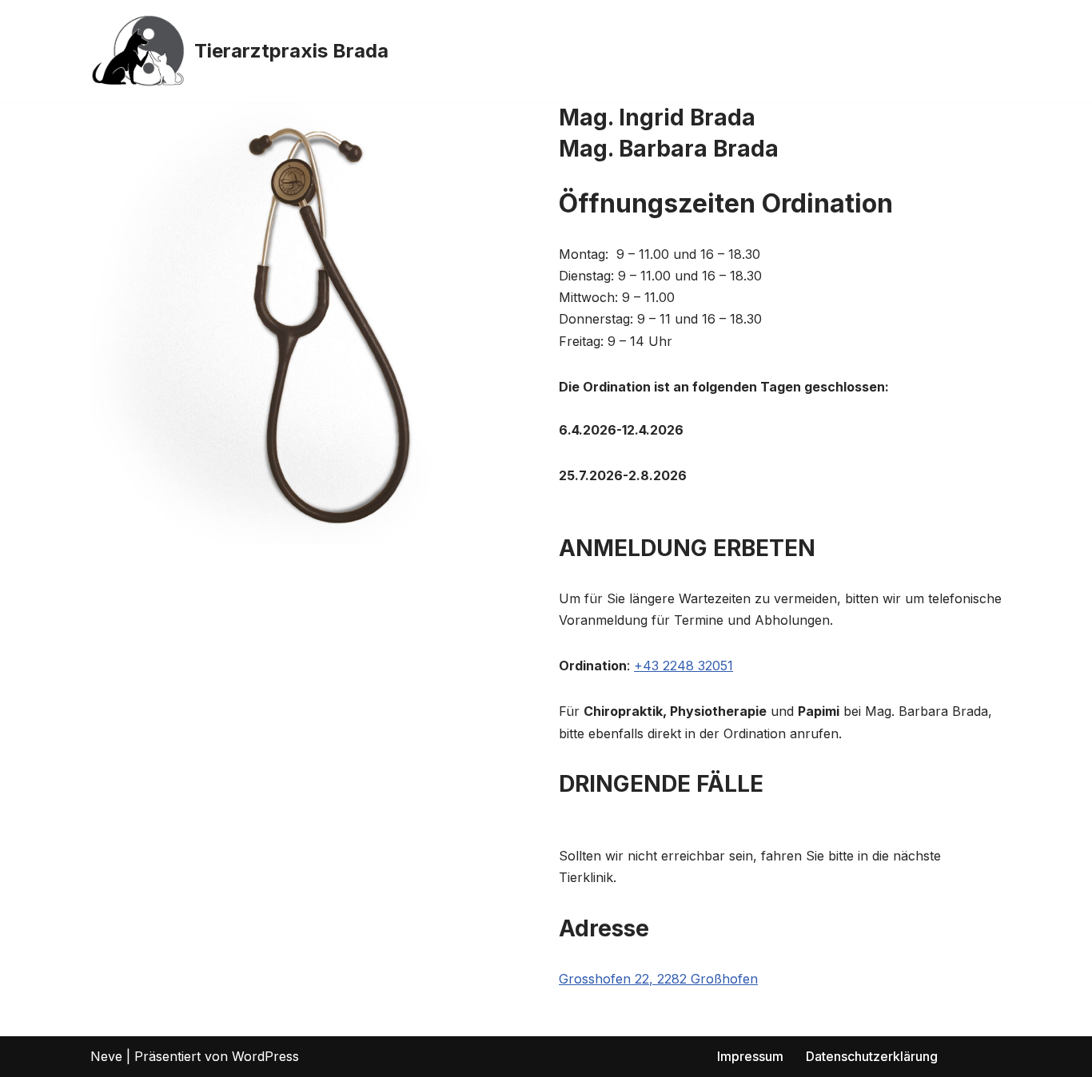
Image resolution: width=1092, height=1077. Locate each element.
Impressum (750, 1056)
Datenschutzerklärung (872, 1056)
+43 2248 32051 (683, 666)
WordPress (265, 1056)
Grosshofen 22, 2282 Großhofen (658, 979)
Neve (106, 1056)
